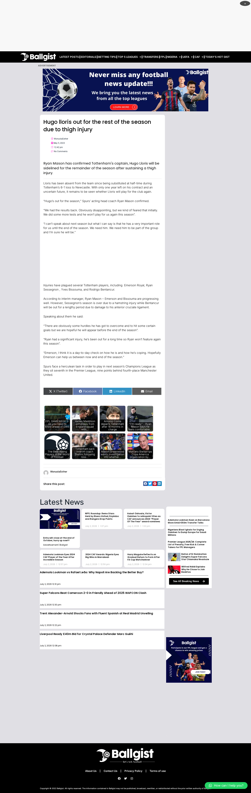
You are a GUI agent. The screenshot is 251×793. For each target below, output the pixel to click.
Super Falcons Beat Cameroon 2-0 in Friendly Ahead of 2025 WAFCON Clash (93, 593)
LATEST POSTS (69, 56)
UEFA (186, 56)
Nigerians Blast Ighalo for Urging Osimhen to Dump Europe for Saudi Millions (187, 532)
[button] (145, 483)
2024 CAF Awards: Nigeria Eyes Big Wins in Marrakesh (102, 556)
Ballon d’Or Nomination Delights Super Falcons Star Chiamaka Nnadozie (195, 557)
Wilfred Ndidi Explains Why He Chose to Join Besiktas (193, 569)
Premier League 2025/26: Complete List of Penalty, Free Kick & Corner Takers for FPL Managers (187, 544)
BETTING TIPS (107, 56)
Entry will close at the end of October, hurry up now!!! (58, 539)
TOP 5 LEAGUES (128, 56)
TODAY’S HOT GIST (217, 56)
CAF (197, 56)
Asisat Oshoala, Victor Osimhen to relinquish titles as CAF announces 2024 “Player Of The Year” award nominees (144, 517)
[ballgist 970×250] (125, 89)
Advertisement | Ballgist (55, 544)
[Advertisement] (125, 25)
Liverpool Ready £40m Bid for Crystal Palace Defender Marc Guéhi (86, 634)
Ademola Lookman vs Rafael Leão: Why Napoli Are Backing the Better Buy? (92, 572)
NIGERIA (172, 56)
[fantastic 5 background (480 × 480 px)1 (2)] (189, 659)
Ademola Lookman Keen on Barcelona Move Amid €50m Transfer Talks (189, 521)
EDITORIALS (88, 56)
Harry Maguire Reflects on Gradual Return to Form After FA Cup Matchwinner (143, 557)
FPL (163, 56)
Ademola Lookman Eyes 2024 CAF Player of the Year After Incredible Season (59, 557)
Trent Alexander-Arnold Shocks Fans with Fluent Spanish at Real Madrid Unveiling (96, 613)
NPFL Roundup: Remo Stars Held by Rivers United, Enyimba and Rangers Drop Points (102, 516)
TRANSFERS (150, 56)
